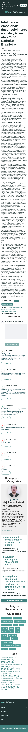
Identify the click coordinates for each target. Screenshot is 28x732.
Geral (11, 631)
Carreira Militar (17, 618)
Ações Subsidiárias (6, 618)
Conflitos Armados (6, 625)
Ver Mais (7, 530)
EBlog (3, 707)
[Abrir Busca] (17, 5)
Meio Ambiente (12, 635)
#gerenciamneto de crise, (8, 311)
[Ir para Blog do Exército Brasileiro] (14, 13)
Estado (17, 628)
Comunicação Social (20, 621)
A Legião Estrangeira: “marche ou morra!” (11, 561)
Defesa (17, 301)
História (17, 631)
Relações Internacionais (8, 645)
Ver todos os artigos (15, 600)
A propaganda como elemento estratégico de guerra (13, 541)
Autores (4, 711)
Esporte (11, 628)
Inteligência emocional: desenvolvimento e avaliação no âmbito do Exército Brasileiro (15, 583)
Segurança (4, 649)
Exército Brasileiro (5, 3)
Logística (4, 635)
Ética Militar (5, 631)
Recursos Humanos (7, 304)
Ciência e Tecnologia (7, 621)
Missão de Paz (5, 638)
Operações (14, 638)
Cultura (15, 625)
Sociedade (12, 649)
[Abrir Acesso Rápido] (14, 5)
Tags (2, 719)
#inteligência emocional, (8, 309)
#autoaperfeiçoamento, (16, 307)
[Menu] (2, 12)
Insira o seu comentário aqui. (14, 321)
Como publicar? (6, 723)
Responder (6, 363)
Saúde (18, 645)
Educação (4, 628)
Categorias (4, 715)
